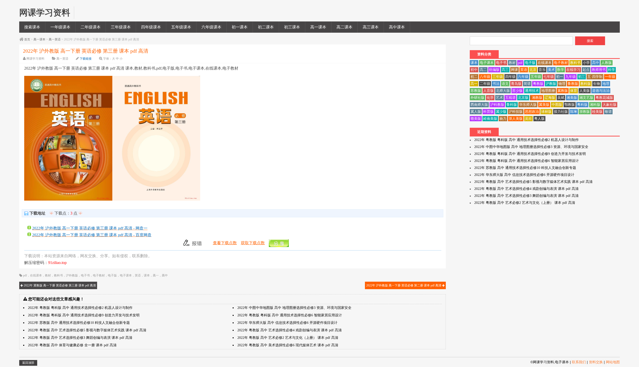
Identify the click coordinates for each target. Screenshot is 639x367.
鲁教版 (573, 84)
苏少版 (517, 91)
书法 (495, 84)
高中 (165, 275)
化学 (490, 98)
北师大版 (503, 91)
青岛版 (516, 84)
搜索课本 (32, 27)
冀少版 (501, 112)
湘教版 (537, 98)
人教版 (606, 63)
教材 (48, 275)
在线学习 (573, 70)
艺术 (499, 98)
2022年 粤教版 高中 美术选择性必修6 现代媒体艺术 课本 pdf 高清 (287, 345)
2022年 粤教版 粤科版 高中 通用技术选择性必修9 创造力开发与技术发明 (84, 315)
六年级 (523, 77)
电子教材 (99, 275)
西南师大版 (479, 105)
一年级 (610, 77)
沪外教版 (72, 275)
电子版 (112, 275)
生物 (596, 84)
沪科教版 (497, 105)
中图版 (557, 105)
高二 (483, 70)
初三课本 (292, 27)
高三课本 (371, 27)
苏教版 (476, 91)
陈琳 (573, 112)
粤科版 (582, 105)
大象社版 (610, 105)
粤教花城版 (604, 98)
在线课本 (36, 275)
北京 (532, 70)
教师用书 (599, 70)
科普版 (488, 112)
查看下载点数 (225, 243)
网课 (514, 70)
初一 (559, 77)
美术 (551, 70)
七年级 (548, 77)
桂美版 (597, 112)
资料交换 (596, 362)
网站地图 (613, 362)
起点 (586, 70)
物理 (561, 84)
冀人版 (476, 112)
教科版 (585, 84)
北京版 (523, 98)
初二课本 (266, 27)
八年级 (485, 77)
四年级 (510, 77)
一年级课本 (60, 27)
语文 (505, 84)
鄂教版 (569, 105)
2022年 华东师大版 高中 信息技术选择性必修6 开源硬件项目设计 (287, 323)
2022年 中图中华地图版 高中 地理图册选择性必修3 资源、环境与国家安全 (294, 308)
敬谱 (608, 112)
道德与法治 (601, 91)
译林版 (546, 112)
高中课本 (397, 27)
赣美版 (476, 119)
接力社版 (561, 112)
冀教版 (562, 91)
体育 (573, 91)
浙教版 (584, 112)
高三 (505, 70)
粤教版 (538, 84)
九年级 (570, 77)
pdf (25, 275)
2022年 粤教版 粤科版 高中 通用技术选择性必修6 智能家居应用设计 (289, 315)
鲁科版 (511, 105)
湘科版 (595, 105)
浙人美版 (516, 119)
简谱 (527, 84)
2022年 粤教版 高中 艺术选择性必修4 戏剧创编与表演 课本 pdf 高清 (289, 330)
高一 (156, 275)
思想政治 (532, 112)
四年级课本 (151, 27)
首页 (27, 39)
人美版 (584, 91)
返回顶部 (28, 363)
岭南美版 (490, 119)
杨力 (502, 119)
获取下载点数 (253, 243)
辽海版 (550, 98)
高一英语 (55, 39)
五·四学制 (595, 77)
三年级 (497, 77)
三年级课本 (121, 27)
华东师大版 (528, 105)
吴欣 (528, 119)
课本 (147, 275)
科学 (611, 70)
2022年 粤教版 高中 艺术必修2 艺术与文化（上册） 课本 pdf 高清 (287, 338)
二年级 (485, 84)
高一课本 (318, 27)
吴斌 (560, 98)
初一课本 (240, 27)
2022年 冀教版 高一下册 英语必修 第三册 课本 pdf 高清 (59, 285)
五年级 (536, 77)
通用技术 (532, 91)
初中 (474, 70)
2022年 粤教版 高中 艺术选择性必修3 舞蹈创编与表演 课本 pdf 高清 (80, 338)
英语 (138, 275)
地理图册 (548, 91)
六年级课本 (211, 27)
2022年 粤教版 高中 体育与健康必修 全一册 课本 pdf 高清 (72, 345)
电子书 (85, 275)
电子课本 (126, 275)
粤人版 (539, 119)
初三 (581, 77)
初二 (474, 77)
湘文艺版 (586, 98)
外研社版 (477, 98)
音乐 (542, 70)
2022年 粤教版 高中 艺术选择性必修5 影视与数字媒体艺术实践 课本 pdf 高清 (87, 330)
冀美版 (544, 105)
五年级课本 (181, 27)
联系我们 (579, 362)
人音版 (488, 91)
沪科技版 (516, 112)
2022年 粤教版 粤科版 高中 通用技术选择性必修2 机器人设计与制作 (80, 308)
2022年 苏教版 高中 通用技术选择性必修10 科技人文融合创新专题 (79, 323)
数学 (560, 70)
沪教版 (551, 84)
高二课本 (344, 27)
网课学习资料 (35, 58)
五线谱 (510, 98)
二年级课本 (91, 27)
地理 (605, 84)
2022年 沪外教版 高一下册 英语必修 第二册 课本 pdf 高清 (404, 285)
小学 (586, 63)
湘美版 (572, 98)
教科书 (58, 275)
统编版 (494, 70)
